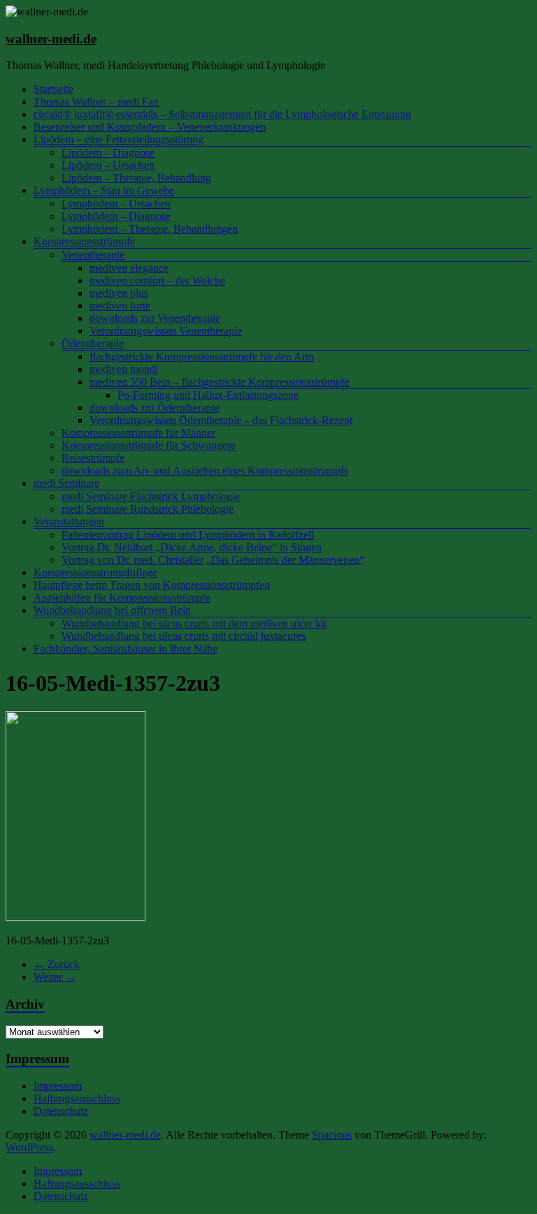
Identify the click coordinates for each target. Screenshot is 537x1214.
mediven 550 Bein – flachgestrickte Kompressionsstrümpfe (220, 382)
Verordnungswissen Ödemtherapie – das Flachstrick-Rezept (221, 420)
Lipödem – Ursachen (108, 165)
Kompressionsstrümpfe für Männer (138, 433)
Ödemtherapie (93, 343)
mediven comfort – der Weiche (157, 280)
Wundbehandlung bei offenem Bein (112, 610)
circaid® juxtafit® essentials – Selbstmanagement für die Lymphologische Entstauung (222, 114)
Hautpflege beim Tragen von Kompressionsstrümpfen (152, 585)
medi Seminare (66, 483)
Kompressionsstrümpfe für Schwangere (149, 445)
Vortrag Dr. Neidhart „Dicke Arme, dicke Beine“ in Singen (192, 547)
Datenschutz (61, 1111)
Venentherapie (93, 255)
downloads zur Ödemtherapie (155, 408)
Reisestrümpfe (93, 458)
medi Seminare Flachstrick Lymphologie (151, 496)
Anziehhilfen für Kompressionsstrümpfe (122, 598)
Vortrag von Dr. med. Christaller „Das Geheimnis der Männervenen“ (213, 560)
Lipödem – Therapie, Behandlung (136, 178)
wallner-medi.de (51, 38)
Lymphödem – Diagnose (116, 216)
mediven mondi (124, 369)
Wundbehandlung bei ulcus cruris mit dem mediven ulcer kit (194, 623)
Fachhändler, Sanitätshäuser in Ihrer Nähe (125, 648)
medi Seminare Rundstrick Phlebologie (148, 509)
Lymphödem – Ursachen (116, 204)
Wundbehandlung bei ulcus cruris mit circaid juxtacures (184, 636)
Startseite (53, 89)
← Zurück (57, 964)
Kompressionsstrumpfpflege (95, 572)
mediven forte (120, 306)
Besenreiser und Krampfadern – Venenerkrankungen (150, 127)
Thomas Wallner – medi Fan (96, 102)
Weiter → (55, 977)
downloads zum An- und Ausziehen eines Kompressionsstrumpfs (205, 470)
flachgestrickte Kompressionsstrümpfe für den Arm (202, 357)
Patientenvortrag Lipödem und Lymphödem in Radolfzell (188, 535)
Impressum (58, 1086)
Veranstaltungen (69, 521)
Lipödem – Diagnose (108, 153)
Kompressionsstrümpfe (84, 241)
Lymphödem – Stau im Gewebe (104, 190)
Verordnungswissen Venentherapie (166, 331)
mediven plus (119, 293)
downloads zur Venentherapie (155, 318)
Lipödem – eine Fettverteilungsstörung (118, 139)
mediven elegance (129, 268)
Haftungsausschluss (77, 1098)
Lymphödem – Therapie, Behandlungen (150, 229)
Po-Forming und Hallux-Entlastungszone (208, 395)
